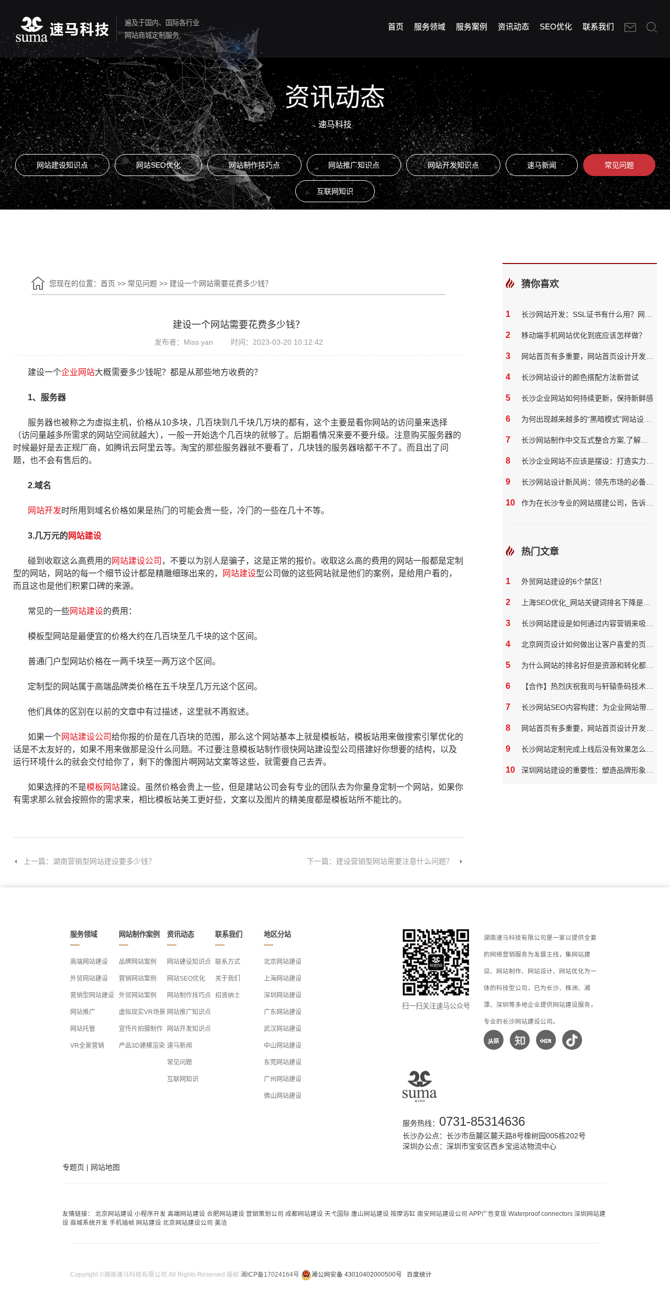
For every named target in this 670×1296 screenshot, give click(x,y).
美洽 (221, 1222)
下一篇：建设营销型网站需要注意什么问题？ (380, 861)
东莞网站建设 (283, 1062)
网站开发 (44, 510)
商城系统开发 (89, 1222)
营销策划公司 (265, 1213)
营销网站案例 (138, 978)
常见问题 (619, 165)
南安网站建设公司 (442, 1213)
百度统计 (419, 1274)
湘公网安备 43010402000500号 (356, 1274)
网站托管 (82, 1029)
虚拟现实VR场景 (142, 1012)
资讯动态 (513, 26)
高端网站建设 (89, 961)
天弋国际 (337, 1213)
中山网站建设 (283, 1045)
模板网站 (103, 787)
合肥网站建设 (225, 1213)
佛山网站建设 (283, 1096)
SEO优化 (556, 26)
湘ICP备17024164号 (270, 1274)
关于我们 (227, 978)
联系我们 (598, 26)
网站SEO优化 (158, 165)
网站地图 (105, 1167)
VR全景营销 (87, 1045)
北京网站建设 (283, 961)
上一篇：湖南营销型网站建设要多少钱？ (89, 861)
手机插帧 (122, 1222)
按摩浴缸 (403, 1213)
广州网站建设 (283, 1079)
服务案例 (471, 26)
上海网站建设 (283, 978)
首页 (396, 26)
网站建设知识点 (62, 165)
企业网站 (78, 372)
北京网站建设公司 (188, 1222)
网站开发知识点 (453, 165)
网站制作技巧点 (254, 165)
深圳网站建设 (283, 995)
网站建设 (85, 535)
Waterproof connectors (541, 1213)
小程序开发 (150, 1213)
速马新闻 (541, 165)
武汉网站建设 (283, 1029)
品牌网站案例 (138, 961)
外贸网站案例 (138, 995)
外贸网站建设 (89, 978)
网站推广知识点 (353, 165)
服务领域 (429, 26)
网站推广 (82, 1012)
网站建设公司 (136, 560)
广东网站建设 (283, 1012)
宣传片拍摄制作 (141, 1029)
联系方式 (227, 961)
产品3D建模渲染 (142, 1045)
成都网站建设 (304, 1213)
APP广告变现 (488, 1213)
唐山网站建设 (370, 1213)
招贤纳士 (227, 995)
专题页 (73, 1167)
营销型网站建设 (92, 995)
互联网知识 (335, 191)
